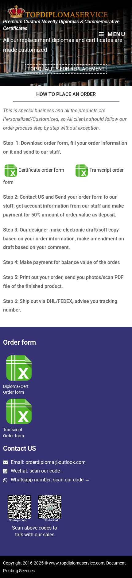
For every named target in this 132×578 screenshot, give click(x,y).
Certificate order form (41, 170)
